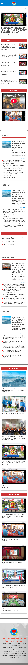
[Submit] (25, 9)
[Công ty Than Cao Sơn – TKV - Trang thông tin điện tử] (14, 3)
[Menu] (2, 3)
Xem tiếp (22, 158)
